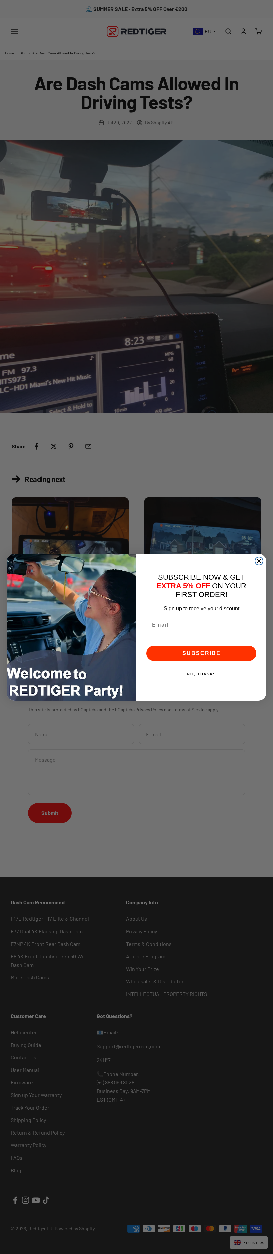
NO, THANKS (201, 674)
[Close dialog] (259, 561)
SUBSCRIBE (201, 653)
